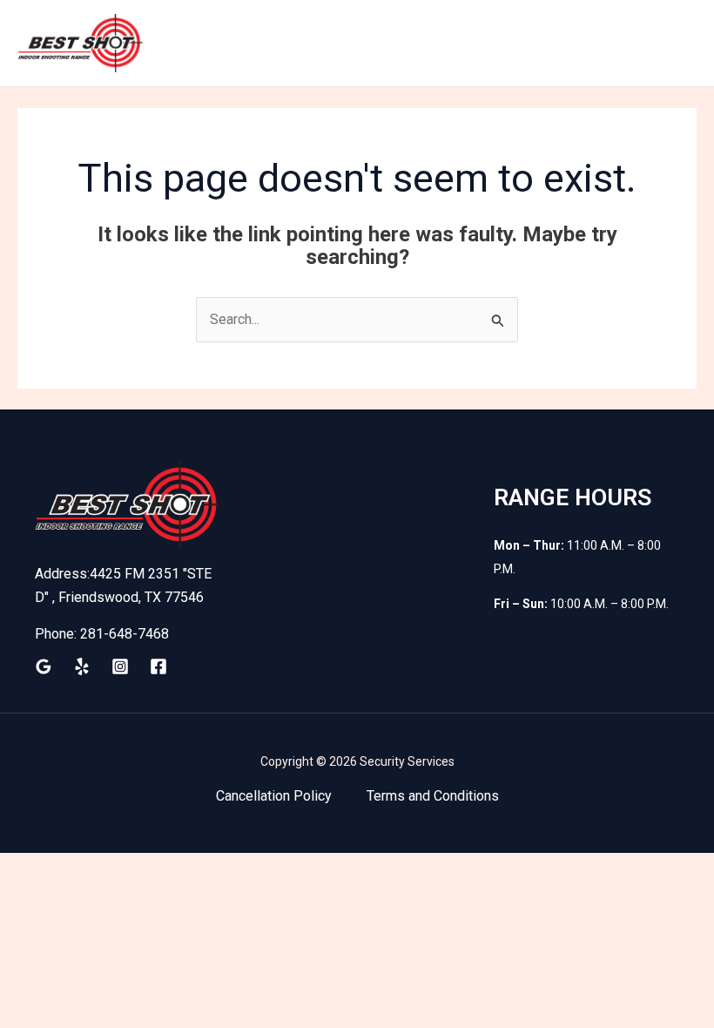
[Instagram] (120, 666)
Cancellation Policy (274, 796)
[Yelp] (82, 666)
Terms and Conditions (433, 796)
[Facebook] (158, 666)
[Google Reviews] (43, 666)
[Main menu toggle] (678, 43)
